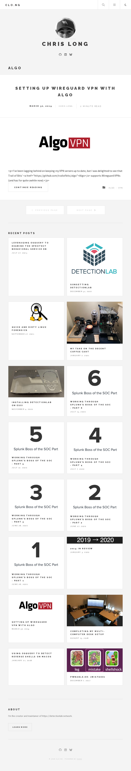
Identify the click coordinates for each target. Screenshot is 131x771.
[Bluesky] (70, 54)
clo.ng (13, 5)
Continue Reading (28, 187)
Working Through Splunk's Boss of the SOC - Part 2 (90, 519)
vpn (120, 188)
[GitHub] (60, 54)
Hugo (79, 759)
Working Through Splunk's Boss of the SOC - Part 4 (90, 462)
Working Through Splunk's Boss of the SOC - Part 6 (90, 404)
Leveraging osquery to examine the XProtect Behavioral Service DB (30, 246)
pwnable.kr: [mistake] (87, 677)
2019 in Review (81, 548)
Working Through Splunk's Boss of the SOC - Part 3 (32, 518)
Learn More (20, 727)
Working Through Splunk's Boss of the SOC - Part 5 (32, 460)
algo (112, 188)
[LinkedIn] (65, 54)
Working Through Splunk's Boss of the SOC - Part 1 (32, 577)
